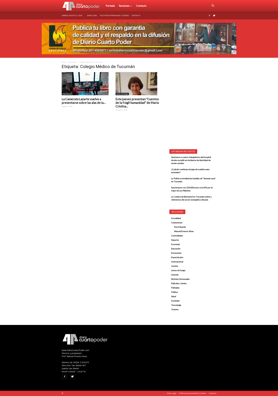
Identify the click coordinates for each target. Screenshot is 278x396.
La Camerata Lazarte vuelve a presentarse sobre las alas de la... (84, 100)
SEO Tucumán (69, 393)
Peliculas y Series (179, 283)
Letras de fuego (122, 94)
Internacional (177, 261)
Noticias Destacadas (180, 279)
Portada (110, 5)
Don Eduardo (180, 227)
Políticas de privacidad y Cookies (114, 15)
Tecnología (176, 305)
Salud (173, 296)
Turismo (175, 309)
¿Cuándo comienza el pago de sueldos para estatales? (190, 171)
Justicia (174, 266)
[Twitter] (214, 15)
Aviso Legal (92, 15)
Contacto (141, 5)
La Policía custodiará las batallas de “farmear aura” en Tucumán (193, 180)
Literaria (175, 274)
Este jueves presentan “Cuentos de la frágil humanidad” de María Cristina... (137, 102)
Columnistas (176, 222)
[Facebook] (209, 15)
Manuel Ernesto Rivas (184, 231)
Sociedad (175, 300)
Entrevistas (176, 253)
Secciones (124, 5)
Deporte (175, 240)
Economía (175, 244)
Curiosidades (177, 235)
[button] (212, 5)
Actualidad (176, 218)
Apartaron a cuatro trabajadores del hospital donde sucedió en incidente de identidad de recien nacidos (191, 160)
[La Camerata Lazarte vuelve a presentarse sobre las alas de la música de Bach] (85, 83)
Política (174, 292)
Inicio (64, 62)
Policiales (175, 287)
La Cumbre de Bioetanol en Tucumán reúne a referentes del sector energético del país (191, 198)
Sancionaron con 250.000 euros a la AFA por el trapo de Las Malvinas (192, 189)
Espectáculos (67, 94)
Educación (175, 248)
